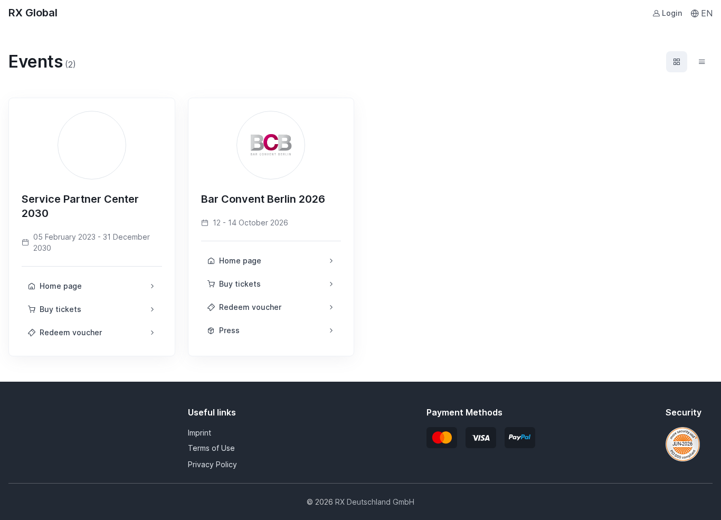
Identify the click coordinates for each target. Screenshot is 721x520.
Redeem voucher (71, 332)
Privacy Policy (212, 464)
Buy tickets (60, 309)
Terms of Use (211, 447)
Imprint (199, 432)
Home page (61, 285)
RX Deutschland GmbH (374, 501)
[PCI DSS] (683, 443)
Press (229, 330)
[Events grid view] (676, 61)
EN (707, 13)
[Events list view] (702, 61)
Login (672, 12)
